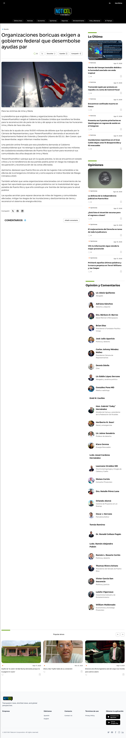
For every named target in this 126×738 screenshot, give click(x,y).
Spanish (46, 715)
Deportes (65, 21)
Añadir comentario (71, 220)
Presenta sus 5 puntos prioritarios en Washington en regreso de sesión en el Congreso (104, 123)
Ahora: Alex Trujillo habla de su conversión (16, 669)
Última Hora (18, 21)
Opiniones (53, 21)
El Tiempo (108, 21)
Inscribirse (118, 3)
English (46, 719)
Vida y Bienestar (94, 21)
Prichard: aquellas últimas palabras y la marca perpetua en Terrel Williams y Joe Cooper (104, 265)
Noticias (30, 21)
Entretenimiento (78, 21)
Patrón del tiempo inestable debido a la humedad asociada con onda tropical (104, 70)
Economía (41, 21)
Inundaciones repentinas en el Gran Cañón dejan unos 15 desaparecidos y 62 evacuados (104, 142)
